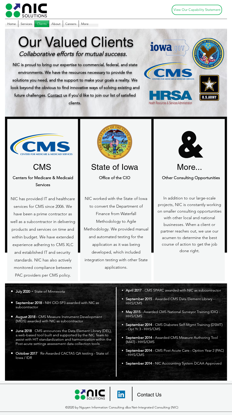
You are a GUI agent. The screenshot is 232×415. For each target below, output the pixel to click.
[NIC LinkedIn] (121, 394)
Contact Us (149, 395)
